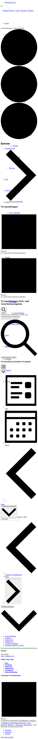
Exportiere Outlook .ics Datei (14, 645)
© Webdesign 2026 (7, 723)
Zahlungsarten (9, 668)
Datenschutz (28, 725)
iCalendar (8, 638)
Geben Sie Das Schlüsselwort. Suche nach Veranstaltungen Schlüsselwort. (14, 315)
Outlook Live (9, 642)
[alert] (19, 232)
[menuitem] (23, 307)
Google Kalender (10, 636)
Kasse (6, 663)
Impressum (19, 725)
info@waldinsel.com (7, 656)
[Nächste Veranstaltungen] (5, 501)
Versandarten (9, 670)
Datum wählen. (22, 517)
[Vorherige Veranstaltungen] (21, 499)
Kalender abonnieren (8, 607)
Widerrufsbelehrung (11, 672)
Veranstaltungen (10, 148)
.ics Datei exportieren (11, 643)
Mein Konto (8, 666)
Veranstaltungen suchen (9, 357)
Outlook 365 (9, 640)
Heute (3, 504)
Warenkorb (8, 665)
